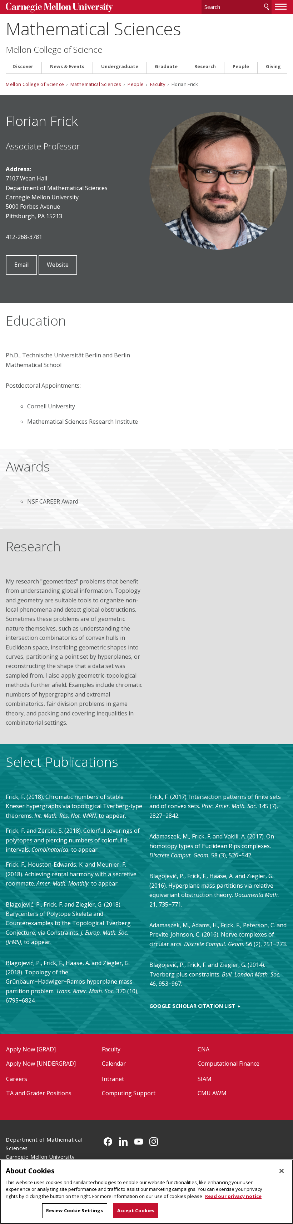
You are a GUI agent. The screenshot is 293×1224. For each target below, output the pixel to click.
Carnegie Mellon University (59, 7)
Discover (23, 66)
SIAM (205, 1079)
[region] (146, 1191)
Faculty (158, 84)
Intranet (113, 1079)
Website (58, 265)
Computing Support (128, 1093)
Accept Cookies (136, 1210)
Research (205, 66)
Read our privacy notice (233, 1196)
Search (267, 7)
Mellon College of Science (54, 49)
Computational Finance (228, 1063)
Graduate (166, 66)
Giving (273, 66)
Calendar (114, 1063)
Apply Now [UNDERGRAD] (41, 1063)
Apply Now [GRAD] (31, 1049)
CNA (203, 1049)
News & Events (67, 66)
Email (21, 265)
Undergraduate (119, 66)
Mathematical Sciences (93, 29)
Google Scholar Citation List (192, 1006)
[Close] (281, 1171)
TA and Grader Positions (38, 1093)
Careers (16, 1079)
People (241, 66)
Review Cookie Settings (74, 1210)
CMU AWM (212, 1093)
